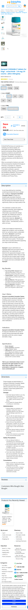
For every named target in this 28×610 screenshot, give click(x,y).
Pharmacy (4, 569)
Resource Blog (19, 558)
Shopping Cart (5, 539)
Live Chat (19, 563)
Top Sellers (4, 565)
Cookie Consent (18, 579)
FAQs (9, 548)
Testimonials (19, 539)
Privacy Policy (5, 550)
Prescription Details (20, 535)
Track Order (5, 537)
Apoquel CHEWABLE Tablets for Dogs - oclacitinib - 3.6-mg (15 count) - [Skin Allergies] (7, 519)
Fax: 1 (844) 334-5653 (22, 572)
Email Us (19, 569)
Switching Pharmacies (21, 541)
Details (23, 125)
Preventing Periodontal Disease (20, 552)
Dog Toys (4, 575)
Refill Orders (19, 537)
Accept (14, 600)
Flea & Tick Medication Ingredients (20, 549)
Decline (14, 603)
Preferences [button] (17, 598)
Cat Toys (4, 579)
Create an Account (6, 535)
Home (2, 10)
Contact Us (5, 554)
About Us (4, 548)
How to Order (19, 533)
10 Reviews (10, 79)
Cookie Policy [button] (11, 596)
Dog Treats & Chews (7, 577)
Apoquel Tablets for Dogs (11, 11)
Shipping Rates (5, 552)
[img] (4, 79)
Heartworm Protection (7, 571)
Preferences (14, 606)
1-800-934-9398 (20, 567)
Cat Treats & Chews (6, 581)
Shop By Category (9, 10)
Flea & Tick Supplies (6, 567)
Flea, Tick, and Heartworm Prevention (20, 556)
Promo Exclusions (6, 556)
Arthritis (4, 573)
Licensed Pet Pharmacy (20, 576)
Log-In (3, 533)
